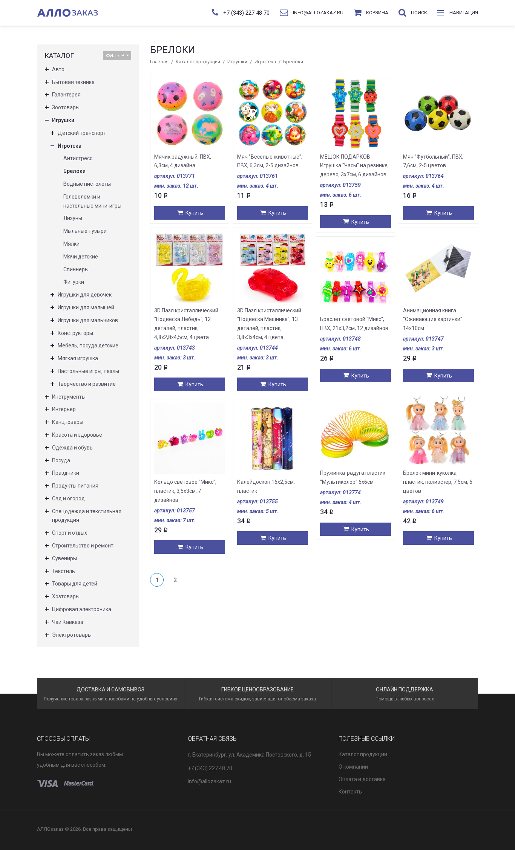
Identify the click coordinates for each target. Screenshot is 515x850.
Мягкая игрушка (78, 358)
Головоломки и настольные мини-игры (92, 201)
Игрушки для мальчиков (88, 320)
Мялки (71, 244)
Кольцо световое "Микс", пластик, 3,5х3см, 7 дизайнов (185, 491)
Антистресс (77, 158)
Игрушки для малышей (86, 307)
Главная (159, 61)
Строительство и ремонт (82, 546)
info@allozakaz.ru (209, 781)
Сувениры (64, 558)
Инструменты (69, 397)
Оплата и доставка (362, 779)
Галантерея (66, 95)
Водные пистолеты (87, 184)
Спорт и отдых (69, 533)
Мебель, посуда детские (88, 345)
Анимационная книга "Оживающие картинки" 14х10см (432, 319)
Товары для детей (74, 584)
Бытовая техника (73, 82)
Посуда (61, 460)
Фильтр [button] (115, 55)
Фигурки (73, 282)
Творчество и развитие (87, 384)
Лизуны (72, 218)
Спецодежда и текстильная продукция (86, 515)
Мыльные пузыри (85, 231)
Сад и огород (68, 498)
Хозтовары (66, 596)
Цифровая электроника (81, 609)
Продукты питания (75, 486)
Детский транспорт (82, 133)
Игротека (265, 61)
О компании (353, 767)
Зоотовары (66, 107)
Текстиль (63, 571)
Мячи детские (80, 257)
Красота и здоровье (77, 435)
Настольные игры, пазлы (88, 371)
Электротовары (72, 635)
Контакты (351, 792)
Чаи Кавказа (67, 622)
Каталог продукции (198, 61)
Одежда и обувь (72, 448)
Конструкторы (75, 333)
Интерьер (64, 409)
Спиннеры (76, 269)
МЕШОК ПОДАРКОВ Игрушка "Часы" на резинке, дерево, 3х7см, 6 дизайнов (354, 166)
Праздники (65, 473)
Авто (58, 69)
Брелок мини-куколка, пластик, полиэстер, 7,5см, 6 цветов (437, 482)
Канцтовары (67, 422)
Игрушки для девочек (85, 295)
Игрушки (237, 61)
